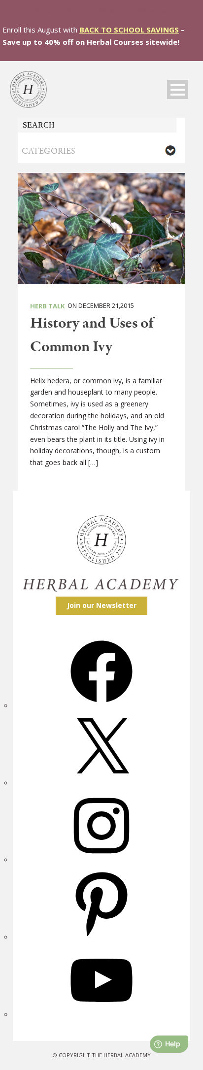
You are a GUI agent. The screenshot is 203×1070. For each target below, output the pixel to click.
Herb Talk (47, 305)
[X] (101, 783)
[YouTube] (101, 1014)
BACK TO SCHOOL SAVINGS (129, 29)
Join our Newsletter (101, 605)
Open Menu (177, 89)
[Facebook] (101, 705)
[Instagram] (101, 860)
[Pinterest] (101, 937)
